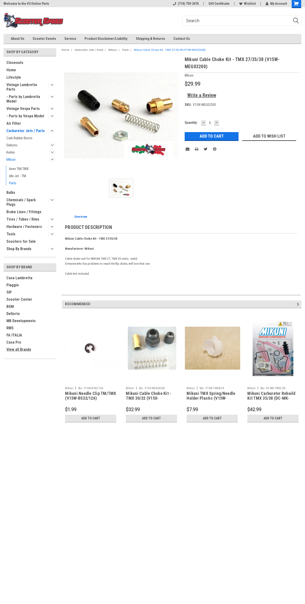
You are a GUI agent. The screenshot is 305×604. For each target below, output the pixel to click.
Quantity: (191, 122)
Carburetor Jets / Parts (25, 131)
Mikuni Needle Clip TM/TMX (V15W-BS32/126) (90, 396)
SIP (9, 292)
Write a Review (201, 95)
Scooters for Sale (21, 241)
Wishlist (250, 3)
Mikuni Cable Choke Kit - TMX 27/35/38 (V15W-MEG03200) (170, 50)
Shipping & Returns (150, 38)
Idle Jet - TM (17, 176)
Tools (10, 234)
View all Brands (18, 349)
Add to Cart (90, 418)
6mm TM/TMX (19, 169)
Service (70, 38)
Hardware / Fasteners (24, 226)
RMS (10, 328)
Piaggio (12, 285)
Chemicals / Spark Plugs (21, 202)
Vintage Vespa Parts (23, 108)
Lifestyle (13, 77)
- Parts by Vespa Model (25, 116)
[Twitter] (206, 149)
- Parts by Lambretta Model (23, 98)
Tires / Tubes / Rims (22, 219)
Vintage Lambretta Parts (21, 87)
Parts (12, 183)
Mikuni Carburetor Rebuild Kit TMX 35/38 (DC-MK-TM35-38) (271, 398)
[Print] (196, 149)
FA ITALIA (14, 335)
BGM (10, 306)
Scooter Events (44, 38)
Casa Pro (13, 342)
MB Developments (21, 321)
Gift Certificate (218, 3)
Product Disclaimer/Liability (106, 38)
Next (298, 304)
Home (11, 70)
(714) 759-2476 (188, 3)
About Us (17, 38)
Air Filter (13, 123)
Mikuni (10, 159)
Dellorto (11, 145)
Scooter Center (19, 299)
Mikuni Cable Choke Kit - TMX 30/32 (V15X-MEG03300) (148, 398)
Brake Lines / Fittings (23, 212)
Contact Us (181, 38)
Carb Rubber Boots (19, 138)
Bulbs (10, 192)
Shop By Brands (18, 249)
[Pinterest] (215, 149)
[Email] (187, 149)
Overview (80, 216)
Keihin (10, 152)
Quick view (91, 381)
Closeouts (14, 62)
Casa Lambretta (19, 278)
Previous (294, 304)
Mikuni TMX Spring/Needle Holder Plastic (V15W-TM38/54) (211, 398)
